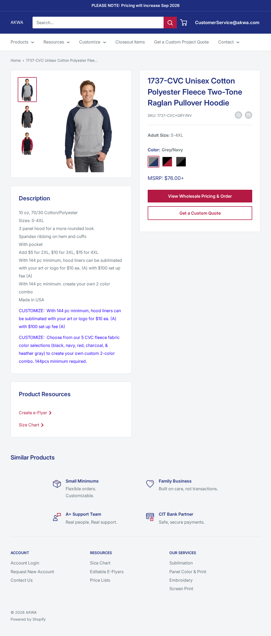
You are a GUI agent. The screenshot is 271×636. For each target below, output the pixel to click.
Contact (226, 42)
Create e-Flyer (33, 412)
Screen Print (181, 588)
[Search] (170, 22)
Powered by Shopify (28, 619)
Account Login (25, 563)
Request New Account (32, 571)
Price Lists (100, 580)
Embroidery (181, 580)
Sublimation (181, 563)
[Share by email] (248, 115)
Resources (53, 42)
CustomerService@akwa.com (227, 22)
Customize (89, 42)
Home (16, 60)
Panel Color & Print (187, 571)
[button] (238, 115)
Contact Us (22, 580)
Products (19, 42)
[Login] (183, 22)
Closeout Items (130, 42)
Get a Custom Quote (200, 213)
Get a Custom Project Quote (181, 42)
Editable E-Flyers (107, 571)
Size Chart (29, 424)
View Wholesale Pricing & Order (200, 196)
